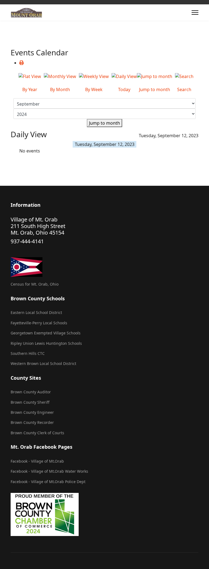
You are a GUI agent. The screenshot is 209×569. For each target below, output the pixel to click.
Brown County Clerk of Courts (37, 432)
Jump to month (104, 123)
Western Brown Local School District (43, 363)
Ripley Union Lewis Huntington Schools (46, 343)
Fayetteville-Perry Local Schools (39, 322)
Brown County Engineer (32, 412)
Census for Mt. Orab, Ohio (35, 284)
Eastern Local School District (36, 312)
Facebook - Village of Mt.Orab (37, 461)
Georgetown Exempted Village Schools (46, 333)
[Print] (21, 63)
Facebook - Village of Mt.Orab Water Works (49, 471)
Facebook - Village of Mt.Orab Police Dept (48, 481)
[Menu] (195, 12)
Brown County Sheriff (30, 402)
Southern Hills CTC (28, 353)
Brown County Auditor (31, 391)
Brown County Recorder (32, 422)
